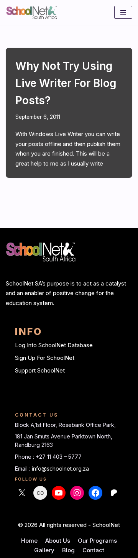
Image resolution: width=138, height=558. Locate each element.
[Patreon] (114, 493)
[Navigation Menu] (123, 12)
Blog (68, 550)
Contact (93, 550)
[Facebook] (95, 493)
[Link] (40, 493)
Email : (23, 468)
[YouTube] (59, 493)
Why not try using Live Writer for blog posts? (66, 83)
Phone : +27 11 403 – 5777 (48, 456)
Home (29, 540)
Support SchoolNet (40, 370)
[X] (22, 493)
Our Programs (97, 540)
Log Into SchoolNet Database (54, 345)
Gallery (44, 550)
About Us (57, 540)
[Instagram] (77, 493)
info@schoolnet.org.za (60, 468)
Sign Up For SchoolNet (44, 357)
